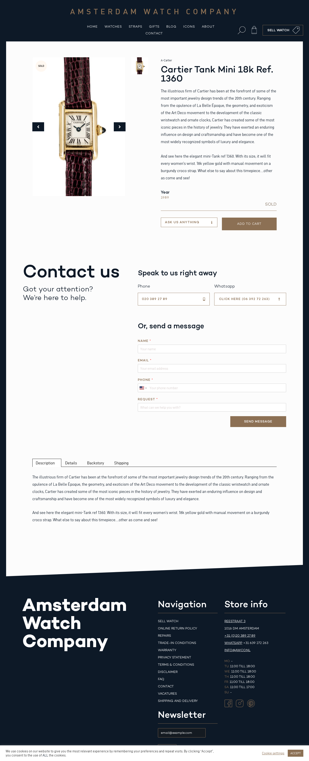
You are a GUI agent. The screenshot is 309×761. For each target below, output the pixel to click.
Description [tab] (45, 463)
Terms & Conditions (176, 665)
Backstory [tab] (95, 463)
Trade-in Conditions (177, 643)
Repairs (164, 636)
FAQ (161, 679)
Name (144, 341)
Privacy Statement (174, 657)
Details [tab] (71, 463)
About (208, 27)
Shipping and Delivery (178, 701)
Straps (135, 27)
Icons (189, 27)
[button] (242, 30)
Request (148, 399)
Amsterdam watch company (154, 11)
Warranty (167, 650)
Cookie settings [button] (273, 753)
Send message (258, 421)
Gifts (154, 27)
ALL (45, 755)
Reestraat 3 (234, 621)
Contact (154, 33)
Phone (145, 380)
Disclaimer (168, 672)
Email (144, 360)
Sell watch (168, 621)
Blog (171, 27)
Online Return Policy (177, 628)
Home (92, 27)
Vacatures (167, 694)
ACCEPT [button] (295, 753)
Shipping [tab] (121, 463)
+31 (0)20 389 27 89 (239, 636)
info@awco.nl (237, 650)
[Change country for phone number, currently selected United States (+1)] (143, 388)
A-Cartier (166, 60)
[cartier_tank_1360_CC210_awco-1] (79, 126)
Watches (113, 27)
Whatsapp (233, 643)
